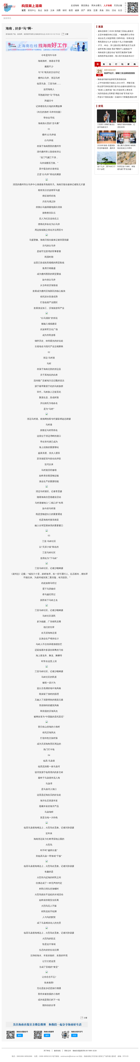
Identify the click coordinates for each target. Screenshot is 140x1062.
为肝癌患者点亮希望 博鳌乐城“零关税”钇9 (115, 94)
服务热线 (57, 1051)
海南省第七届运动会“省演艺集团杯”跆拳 (115, 52)
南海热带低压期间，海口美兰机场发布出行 (116, 56)
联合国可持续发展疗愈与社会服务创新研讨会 (116, 86)
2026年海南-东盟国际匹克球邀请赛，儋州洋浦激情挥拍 (106, 148)
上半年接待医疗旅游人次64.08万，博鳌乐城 (115, 83)
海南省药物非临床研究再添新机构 (111, 79)
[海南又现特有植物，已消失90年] (126, 116)
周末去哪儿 (96, 5)
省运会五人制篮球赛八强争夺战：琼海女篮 (116, 38)
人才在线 (108, 5)
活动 (114, 10)
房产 (83, 10)
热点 (40, 10)
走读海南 (75, 5)
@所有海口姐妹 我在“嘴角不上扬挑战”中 (115, 49)
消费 (58, 10)
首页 (24, 10)
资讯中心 (32, 10)
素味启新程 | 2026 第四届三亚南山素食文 (116, 31)
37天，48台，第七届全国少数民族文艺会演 (116, 45)
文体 (52, 10)
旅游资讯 (7, 18)
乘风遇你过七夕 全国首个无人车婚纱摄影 (115, 42)
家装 (89, 10)
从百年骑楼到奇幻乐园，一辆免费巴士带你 (116, 34)
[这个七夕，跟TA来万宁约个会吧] (106, 158)
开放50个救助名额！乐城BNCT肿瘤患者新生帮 (117, 97)
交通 (95, 10)
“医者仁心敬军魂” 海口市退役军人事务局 (114, 90)
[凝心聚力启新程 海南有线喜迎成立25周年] (126, 137)
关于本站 (47, 1051)
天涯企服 (118, 5)
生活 (120, 10)
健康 (77, 10)
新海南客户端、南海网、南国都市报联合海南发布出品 (25, 34)
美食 (102, 10)
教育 (71, 10)
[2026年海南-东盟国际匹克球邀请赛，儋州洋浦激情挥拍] (106, 137)
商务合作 (67, 1051)
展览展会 (85, 5)
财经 (65, 10)
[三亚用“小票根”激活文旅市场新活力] (106, 116)
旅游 (46, 10)
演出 (108, 10)
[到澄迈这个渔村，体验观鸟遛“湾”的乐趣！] (126, 158)
